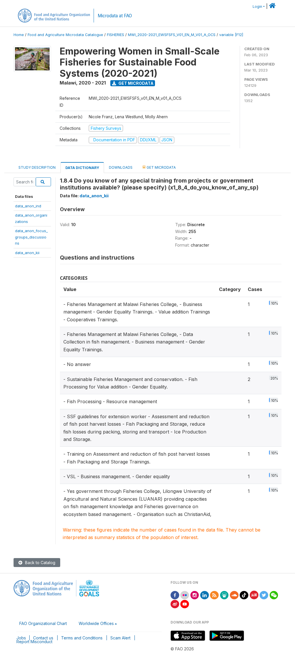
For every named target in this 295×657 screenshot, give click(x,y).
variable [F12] (231, 35)
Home (19, 35)
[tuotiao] (254, 594)
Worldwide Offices (96, 623)
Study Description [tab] (37, 167)
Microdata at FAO (115, 15)
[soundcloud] (234, 594)
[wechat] (274, 594)
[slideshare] (224, 594)
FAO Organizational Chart (43, 623)
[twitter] (264, 594)
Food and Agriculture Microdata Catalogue (65, 35)
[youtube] (184, 603)
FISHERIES (115, 35)
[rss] (214, 594)
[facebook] (175, 594)
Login (257, 6)
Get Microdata (136, 83)
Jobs (21, 637)
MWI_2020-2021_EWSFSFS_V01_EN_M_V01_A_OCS (171, 35)
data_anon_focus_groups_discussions (31, 236)
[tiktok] (244, 594)
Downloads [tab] (121, 167)
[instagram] (194, 594)
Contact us (43, 637)
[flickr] (184, 594)
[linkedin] (204, 594)
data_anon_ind (28, 206)
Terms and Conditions (82, 637)
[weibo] (175, 603)
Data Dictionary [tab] (82, 168)
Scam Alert (120, 637)
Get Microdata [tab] (161, 167)
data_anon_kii (27, 252)
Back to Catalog (39, 562)
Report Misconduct (34, 641)
